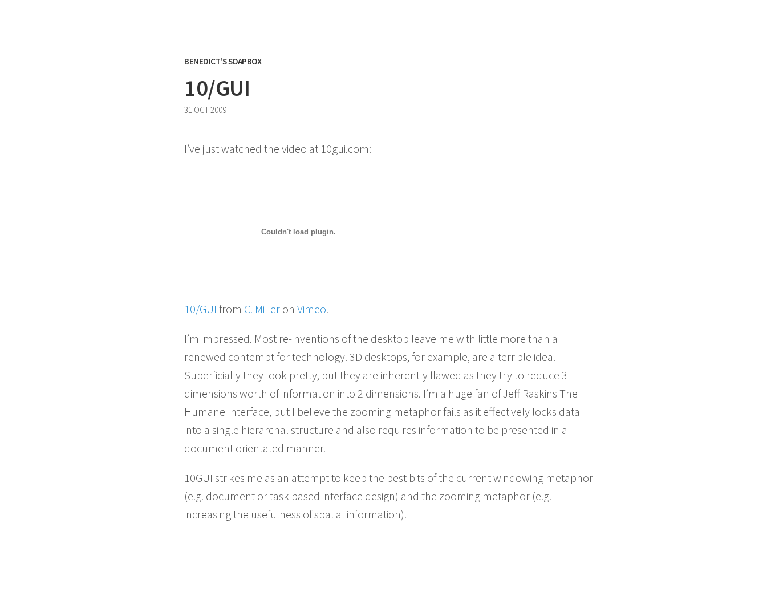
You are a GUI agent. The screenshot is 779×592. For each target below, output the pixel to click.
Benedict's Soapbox (222, 61)
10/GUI (200, 309)
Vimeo (311, 309)
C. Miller (262, 309)
